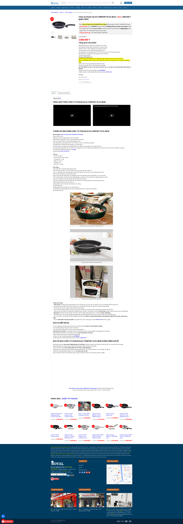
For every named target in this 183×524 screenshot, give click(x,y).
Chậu (82, 7)
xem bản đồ (64, 471)
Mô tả (54, 93)
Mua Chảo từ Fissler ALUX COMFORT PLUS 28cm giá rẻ (83, 388)
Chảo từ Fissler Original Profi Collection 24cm (82, 436)
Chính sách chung (83, 470)
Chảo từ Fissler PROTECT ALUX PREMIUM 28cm (96, 415)
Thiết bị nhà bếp (54, 12)
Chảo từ (95, 7)
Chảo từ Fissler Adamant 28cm (55, 435)
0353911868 (68, 467)
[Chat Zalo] (3, 516)
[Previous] (53, 25)
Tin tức (125, 7)
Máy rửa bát (65, 7)
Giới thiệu (81, 465)
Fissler (62, 151)
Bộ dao (100, 7)
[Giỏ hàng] (121, 2)
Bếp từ (53, 7)
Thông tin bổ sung (64, 93)
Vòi (86, 7)
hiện (59, 98)
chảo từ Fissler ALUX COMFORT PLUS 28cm (72, 134)
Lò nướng (77, 7)
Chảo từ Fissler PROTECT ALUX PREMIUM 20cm (124, 415)
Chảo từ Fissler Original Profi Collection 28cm (69, 415)
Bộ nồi (90, 7)
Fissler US (66, 151)
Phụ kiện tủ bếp (107, 7)
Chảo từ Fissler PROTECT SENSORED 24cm (111, 436)
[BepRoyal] (55, 3)
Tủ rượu (115, 7)
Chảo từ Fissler (68, 12)
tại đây (74, 149)
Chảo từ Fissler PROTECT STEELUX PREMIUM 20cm (70, 436)
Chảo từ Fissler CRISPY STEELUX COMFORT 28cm (126, 436)
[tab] (54, 93)
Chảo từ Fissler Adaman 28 (110, 414)
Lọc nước (71, 7)
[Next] (74, 25)
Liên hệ (80, 467)
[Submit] (113, 3)
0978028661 (54, 469)
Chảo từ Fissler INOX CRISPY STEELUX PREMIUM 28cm (98, 436)
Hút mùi (58, 7)
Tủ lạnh (120, 7)
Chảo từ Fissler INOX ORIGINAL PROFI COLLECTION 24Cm (56, 415)
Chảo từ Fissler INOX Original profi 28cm (84, 414)
